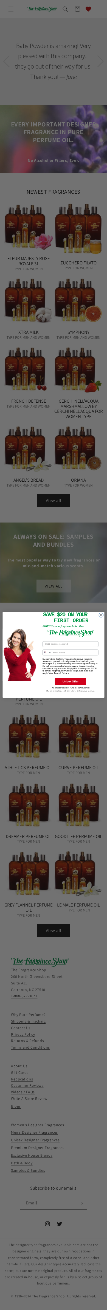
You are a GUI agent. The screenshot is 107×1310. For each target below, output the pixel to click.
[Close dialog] (101, 615)
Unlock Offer (70, 681)
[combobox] (47, 652)
